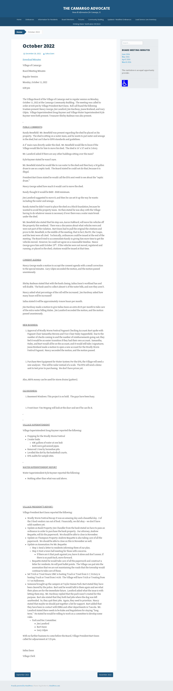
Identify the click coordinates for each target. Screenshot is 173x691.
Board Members (68, 19)
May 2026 (125, 57)
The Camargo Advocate (86, 8)
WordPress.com (54, 686)
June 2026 (126, 54)
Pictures (81, 19)
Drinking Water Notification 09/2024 (86, 24)
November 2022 (105, 675)
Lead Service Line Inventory (145, 19)
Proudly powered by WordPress (22, 686)
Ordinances (29, 19)
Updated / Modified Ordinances (119, 19)
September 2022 (22, 675)
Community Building (96, 19)
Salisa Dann (49, 53)
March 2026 (126, 62)
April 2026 (126, 59)
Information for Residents (48, 19)
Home (19, 19)
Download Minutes (32, 59)
